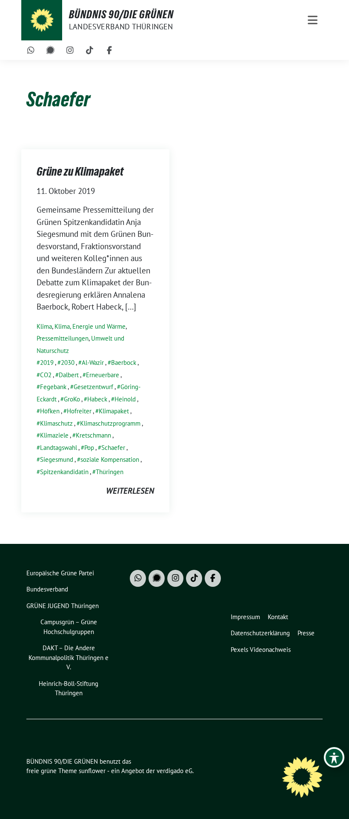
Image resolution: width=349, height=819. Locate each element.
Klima (44, 326)
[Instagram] (70, 50)
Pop (89, 448)
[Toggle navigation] (313, 20)
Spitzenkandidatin (64, 472)
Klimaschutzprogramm (110, 423)
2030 (67, 362)
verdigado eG (174, 771)
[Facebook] (109, 50)
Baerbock (123, 362)
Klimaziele (54, 435)
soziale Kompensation (109, 459)
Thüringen (109, 472)
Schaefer (113, 448)
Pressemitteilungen (63, 338)
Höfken (50, 411)
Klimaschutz (56, 423)
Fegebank (53, 387)
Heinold (125, 399)
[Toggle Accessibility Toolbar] (334, 757)
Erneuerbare (102, 375)
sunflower (92, 771)
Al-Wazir (93, 362)
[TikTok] (89, 50)
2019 (47, 362)
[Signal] (50, 50)
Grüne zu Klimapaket (80, 171)
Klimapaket (114, 411)
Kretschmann (93, 435)
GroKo (72, 399)
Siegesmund (56, 459)
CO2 (45, 375)
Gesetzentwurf (93, 387)
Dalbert (69, 375)
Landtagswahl (58, 448)
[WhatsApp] (31, 50)
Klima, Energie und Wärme (90, 326)
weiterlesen (130, 491)
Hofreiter (79, 411)
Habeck (97, 399)
